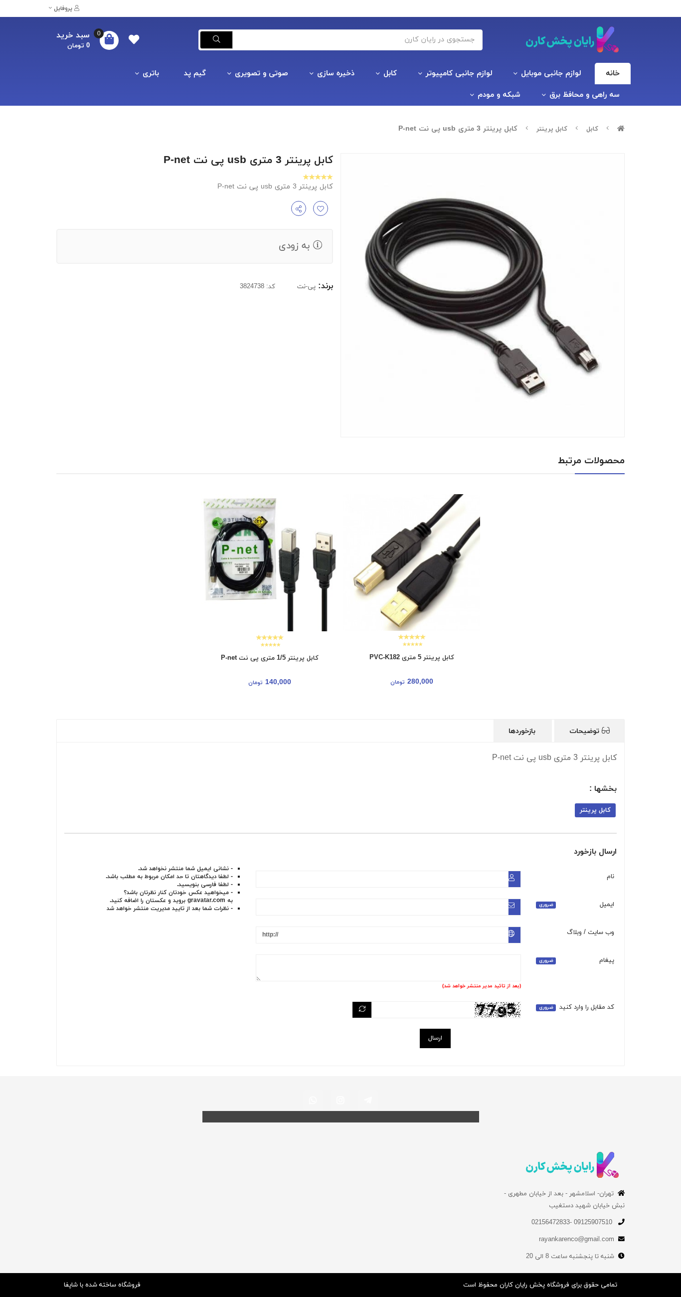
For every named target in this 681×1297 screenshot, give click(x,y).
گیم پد (195, 73)
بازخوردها (523, 731)
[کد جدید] (362, 1010)
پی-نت (306, 286)
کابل (390, 73)
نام (610, 876)
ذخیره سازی (335, 73)
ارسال (435, 1038)
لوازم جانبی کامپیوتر (459, 73)
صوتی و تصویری (261, 73)
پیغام (576, 960)
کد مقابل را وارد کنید (576, 1007)
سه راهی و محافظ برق (584, 95)
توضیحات (585, 731)
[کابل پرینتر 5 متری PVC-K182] (411, 562)
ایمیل (576, 904)
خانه (613, 73)
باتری (151, 73)
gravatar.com (206, 901)
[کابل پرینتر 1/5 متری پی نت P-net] (269, 562)
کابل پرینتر (551, 129)
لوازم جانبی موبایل (551, 73)
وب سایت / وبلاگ (590, 932)
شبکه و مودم (499, 95)
